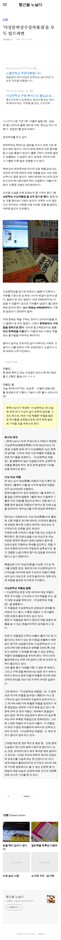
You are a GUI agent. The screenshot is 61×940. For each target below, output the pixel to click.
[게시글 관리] (16, 796)
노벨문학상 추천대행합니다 (23, 73)
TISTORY (31, 934)
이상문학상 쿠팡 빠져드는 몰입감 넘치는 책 (30, 95)
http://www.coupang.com (17, 91)
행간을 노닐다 (30, 5)
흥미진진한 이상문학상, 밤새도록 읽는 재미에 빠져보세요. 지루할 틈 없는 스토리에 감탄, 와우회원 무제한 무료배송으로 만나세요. (30, 101)
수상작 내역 (11, 362)
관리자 (41, 934)
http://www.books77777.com (19, 68)
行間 (5, 19)
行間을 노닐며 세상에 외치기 (20, 901)
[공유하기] (12, 796)
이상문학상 (9, 121)
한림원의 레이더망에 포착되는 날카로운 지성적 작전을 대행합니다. (30, 79)
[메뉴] (5, 5)
